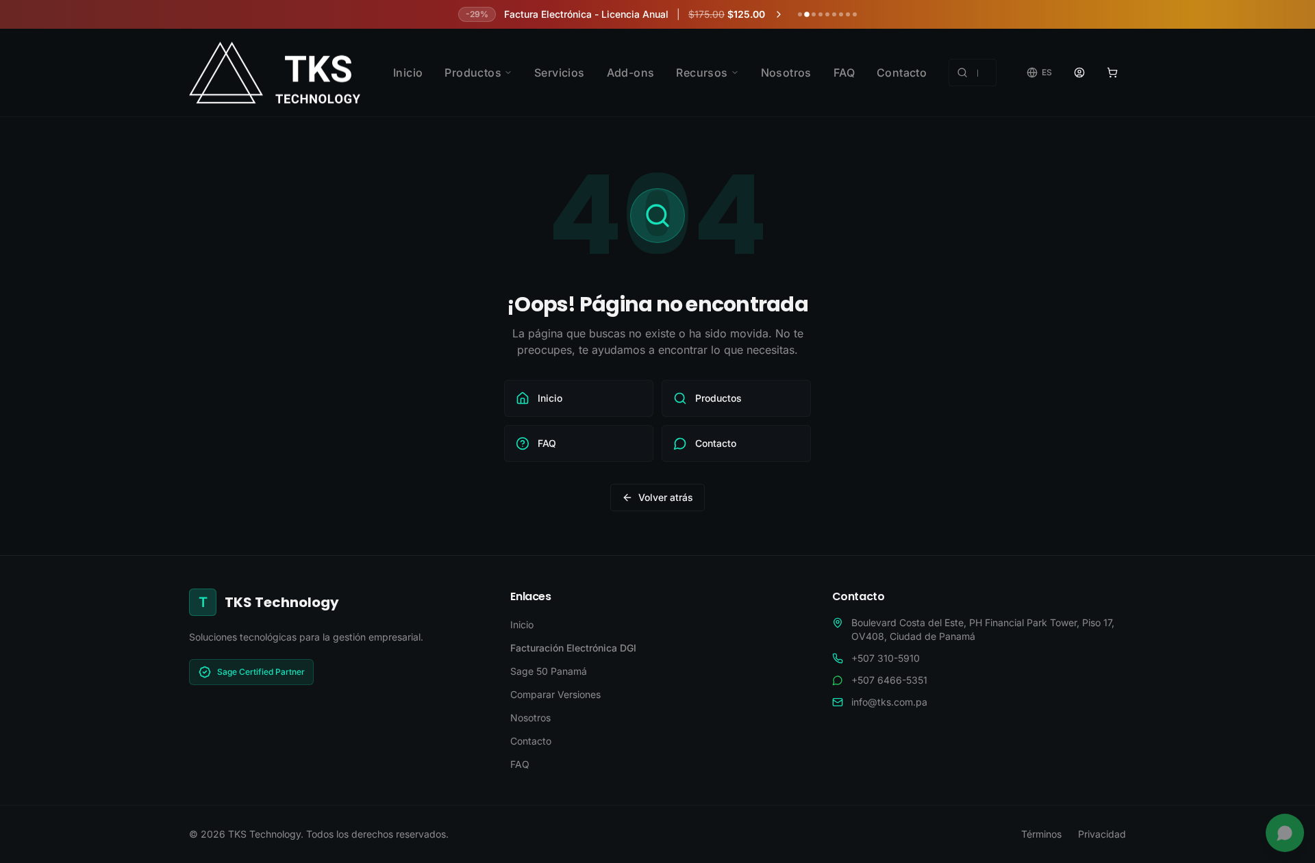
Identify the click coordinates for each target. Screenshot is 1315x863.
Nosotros (786, 72)
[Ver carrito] (1112, 72)
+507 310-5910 (885, 658)
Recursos (701, 72)
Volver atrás (665, 497)
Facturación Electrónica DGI (573, 648)
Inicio (408, 72)
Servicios (559, 72)
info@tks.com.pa (889, 702)
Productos (472, 72)
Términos (1041, 834)
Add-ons (631, 72)
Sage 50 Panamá (548, 671)
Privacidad (1102, 834)
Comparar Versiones (555, 694)
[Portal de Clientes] (1079, 72)
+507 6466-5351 (889, 680)
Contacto (902, 72)
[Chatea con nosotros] (1285, 833)
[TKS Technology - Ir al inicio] (274, 72)
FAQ (844, 72)
